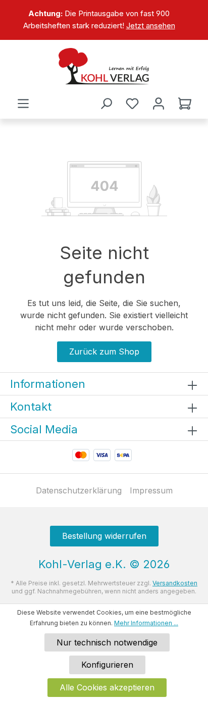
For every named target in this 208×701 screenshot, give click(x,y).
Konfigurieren (107, 665)
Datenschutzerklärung (79, 490)
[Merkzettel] (132, 103)
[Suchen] (106, 103)
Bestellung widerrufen (104, 536)
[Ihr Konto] (158, 103)
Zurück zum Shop (104, 351)
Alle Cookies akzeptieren (107, 687)
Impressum (151, 490)
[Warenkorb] (185, 103)
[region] (104, 20)
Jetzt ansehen (150, 25)
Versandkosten (174, 583)
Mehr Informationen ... (146, 623)
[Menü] (23, 103)
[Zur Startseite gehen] (104, 66)
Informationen (47, 383)
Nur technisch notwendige (107, 642)
